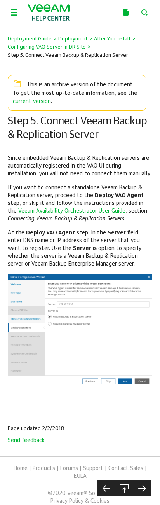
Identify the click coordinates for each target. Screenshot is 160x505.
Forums (69, 468)
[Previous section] (106, 488)
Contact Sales (125, 468)
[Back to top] (124, 488)
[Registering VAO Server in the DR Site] (80, 330)
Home (21, 468)
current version (32, 101)
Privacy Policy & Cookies (80, 501)
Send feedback (26, 440)
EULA (80, 476)
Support (93, 468)
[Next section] (142, 488)
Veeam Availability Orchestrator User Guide (71, 211)
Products (44, 468)
